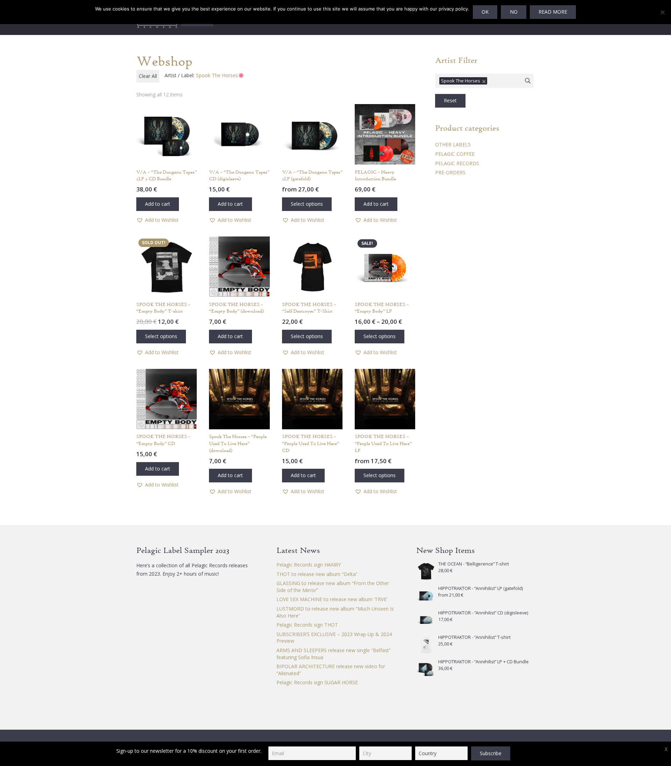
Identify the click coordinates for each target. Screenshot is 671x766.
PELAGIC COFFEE (455, 154)
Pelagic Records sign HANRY (308, 564)
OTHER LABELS (453, 144)
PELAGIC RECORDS (457, 163)
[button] (157, 204)
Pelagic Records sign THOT (307, 624)
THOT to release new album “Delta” (317, 574)
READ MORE (553, 11)
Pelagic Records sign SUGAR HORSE (317, 682)
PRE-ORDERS (450, 172)
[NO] (662, 12)
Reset (450, 100)
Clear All (148, 76)
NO (514, 11)
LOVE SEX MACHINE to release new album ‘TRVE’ (331, 599)
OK (485, 11)
